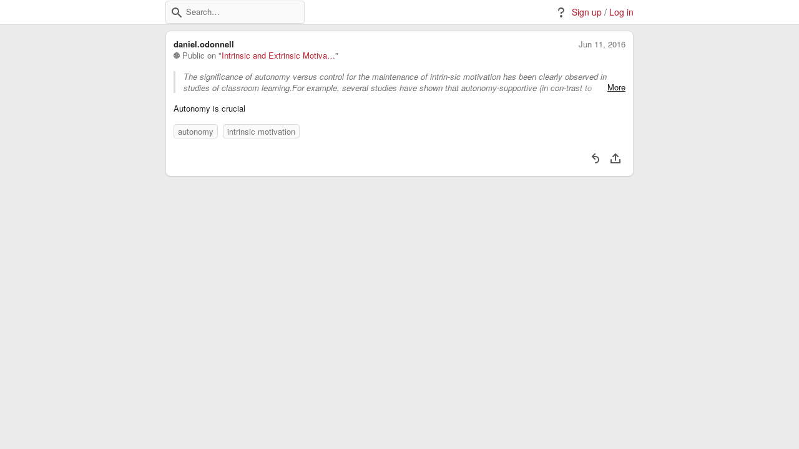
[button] (176, 12)
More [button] (616, 87)
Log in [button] (621, 12)
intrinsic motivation (261, 131)
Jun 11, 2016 (602, 44)
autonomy (195, 131)
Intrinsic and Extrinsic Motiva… (278, 55)
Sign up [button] (587, 12)
